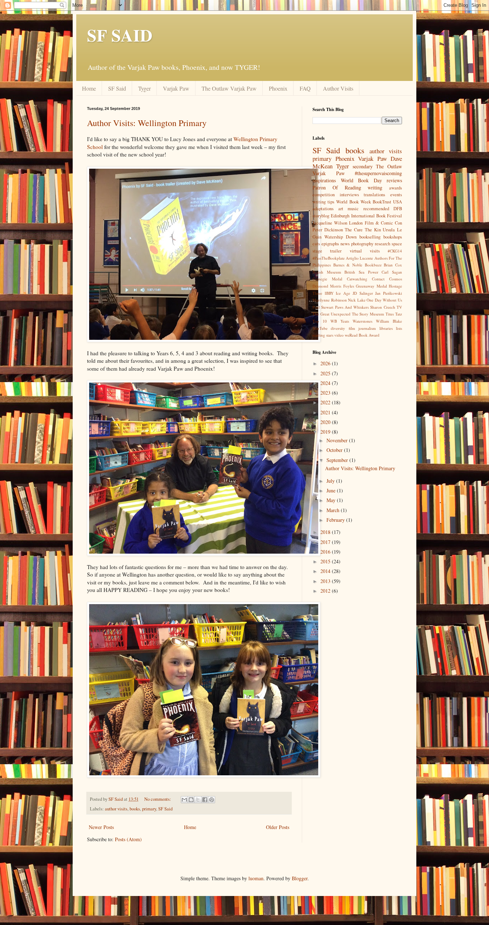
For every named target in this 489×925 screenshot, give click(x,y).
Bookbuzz (373, 265)
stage (317, 251)
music (353, 209)
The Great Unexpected (331, 314)
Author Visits (338, 88)
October (335, 450)
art (340, 209)
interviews (349, 195)
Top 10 (320, 321)
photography (362, 244)
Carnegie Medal (327, 278)
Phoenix (278, 88)
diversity (338, 328)
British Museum (327, 272)
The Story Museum (368, 314)
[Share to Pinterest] (211, 799)
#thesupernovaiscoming (378, 173)
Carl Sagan (392, 272)
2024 (326, 383)
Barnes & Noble (347, 265)
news (345, 244)
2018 (326, 532)
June (331, 490)
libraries (386, 328)
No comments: (158, 799)
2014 (326, 571)
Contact (378, 278)
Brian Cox (393, 265)
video (339, 335)
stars (329, 335)
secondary (363, 166)
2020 (326, 422)
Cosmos (395, 278)
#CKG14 (395, 251)
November (337, 440)
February (336, 519)
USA (397, 202)
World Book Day (361, 180)
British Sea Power (361, 272)
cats (316, 244)
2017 (326, 542)
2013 (326, 581)
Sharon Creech (382, 307)
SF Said (117, 88)
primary (149, 809)
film (352, 328)
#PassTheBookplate (329, 258)
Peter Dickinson (328, 230)
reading (319, 335)
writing (375, 187)
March (333, 510)
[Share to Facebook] (204, 799)
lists (399, 328)
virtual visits (365, 251)
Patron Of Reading (337, 187)
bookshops (392, 237)
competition (324, 195)
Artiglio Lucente (359, 258)
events (396, 195)
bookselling (370, 237)
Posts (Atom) (128, 839)
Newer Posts (101, 827)
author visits (116, 809)
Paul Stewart (323, 307)
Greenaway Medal (371, 286)
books (135, 809)
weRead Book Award (362, 335)
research (382, 244)
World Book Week (353, 202)
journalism (367, 328)
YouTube (320, 328)
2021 (326, 412)
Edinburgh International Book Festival (366, 216)
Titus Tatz (394, 314)
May (331, 500)
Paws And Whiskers (352, 307)
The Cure (354, 230)
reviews (394, 180)
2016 (326, 551)
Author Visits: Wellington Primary (147, 123)
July (331, 480)
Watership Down (340, 237)
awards (395, 188)
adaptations (323, 209)
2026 (326, 363)
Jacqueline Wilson (330, 223)
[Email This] (184, 799)
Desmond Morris (327, 286)
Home (89, 88)
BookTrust (382, 202)
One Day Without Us (384, 300)
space (397, 244)
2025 (326, 373)
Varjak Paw (176, 88)
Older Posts (277, 827)
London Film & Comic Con (375, 223)
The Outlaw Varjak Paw (229, 88)
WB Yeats (339, 321)
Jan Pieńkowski (388, 293)
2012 (326, 590)
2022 (326, 402)
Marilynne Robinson (330, 300)
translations (374, 195)
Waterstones (362, 321)
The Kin (373, 230)
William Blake (389, 321)
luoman (255, 878)
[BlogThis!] (191, 799)
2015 (326, 561)
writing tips (323, 202)
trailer (336, 251)
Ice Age (343, 293)
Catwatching (357, 278)
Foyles (348, 286)
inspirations (324, 180)
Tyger (144, 88)
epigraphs (330, 244)
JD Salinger (363, 293)
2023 (326, 392)
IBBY (329, 293)
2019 (326, 431)
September (337, 460)
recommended (376, 209)
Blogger (300, 878)
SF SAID (119, 34)
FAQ (305, 88)
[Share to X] (198, 799)
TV (399, 307)
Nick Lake (356, 300)
